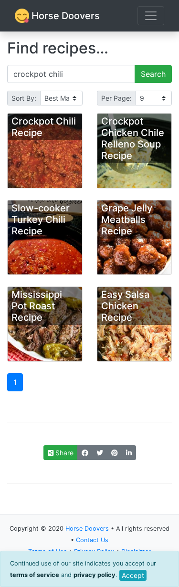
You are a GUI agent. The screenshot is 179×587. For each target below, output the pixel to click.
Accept (133, 575)
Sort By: (23, 98)
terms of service (34, 574)
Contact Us (92, 540)
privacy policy (95, 574)
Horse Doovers (64, 15)
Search (153, 74)
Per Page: (116, 98)
